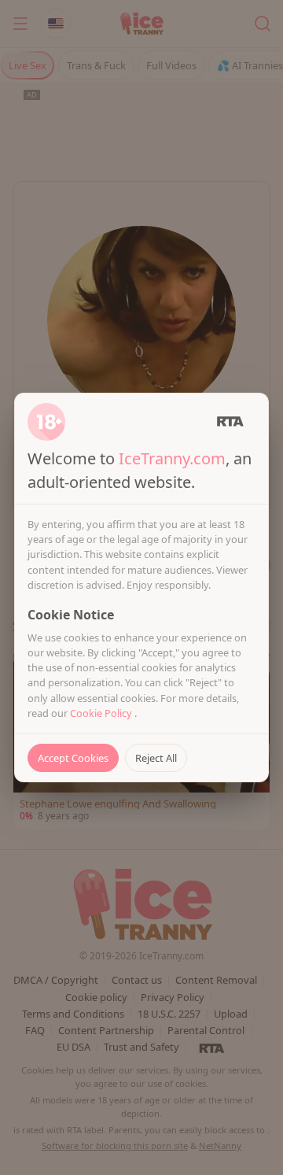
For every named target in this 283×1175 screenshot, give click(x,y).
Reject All (156, 758)
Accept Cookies (73, 758)
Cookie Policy (102, 713)
